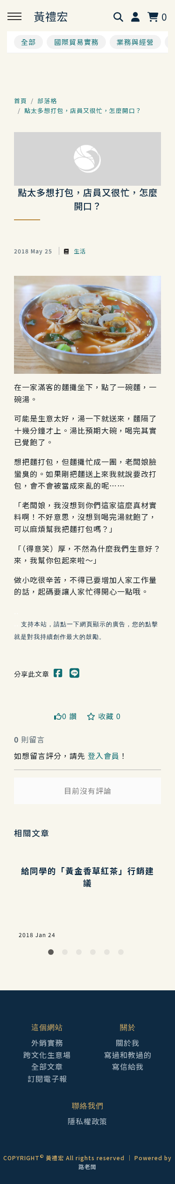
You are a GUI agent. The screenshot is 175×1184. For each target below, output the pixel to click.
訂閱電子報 (47, 1078)
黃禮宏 (51, 16)
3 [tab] (80, 954)
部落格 (47, 100)
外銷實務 (47, 1042)
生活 (79, 251)
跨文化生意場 (47, 1054)
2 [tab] (66, 954)
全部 (28, 42)
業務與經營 (135, 42)
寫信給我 (128, 1066)
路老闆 (87, 1166)
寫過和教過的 (128, 1054)
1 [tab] (52, 954)
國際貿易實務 (76, 42)
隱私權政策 (87, 1121)
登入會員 (103, 755)
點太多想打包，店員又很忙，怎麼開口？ (83, 110)
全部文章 (47, 1066)
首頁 (20, 100)
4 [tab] (94, 954)
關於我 (128, 1042)
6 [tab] (122, 954)
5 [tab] (108, 954)
